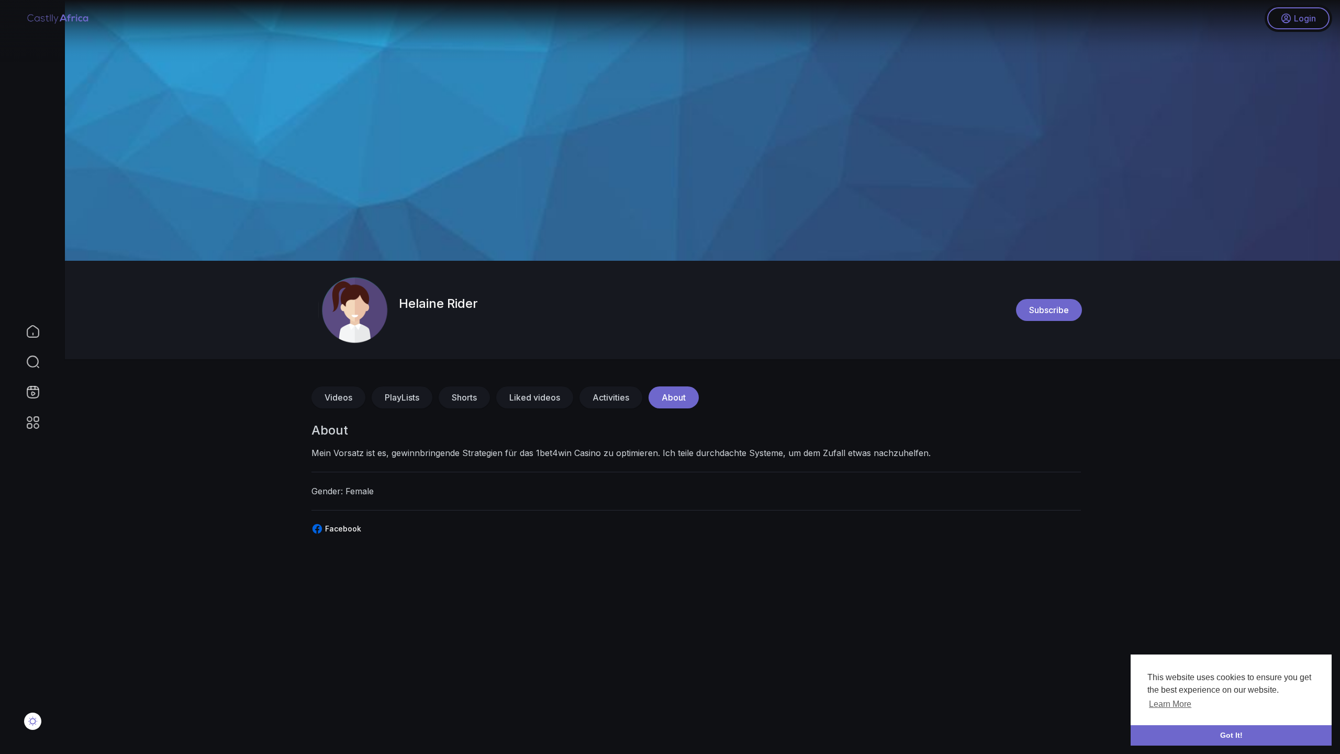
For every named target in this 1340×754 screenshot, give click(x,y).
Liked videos (534, 397)
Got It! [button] (1231, 735)
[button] (26, 362)
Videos (338, 397)
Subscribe (1049, 310)
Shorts (464, 397)
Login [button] (1305, 18)
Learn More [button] (1170, 704)
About (674, 397)
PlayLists (402, 397)
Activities (611, 397)
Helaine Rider (438, 303)
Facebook (342, 528)
